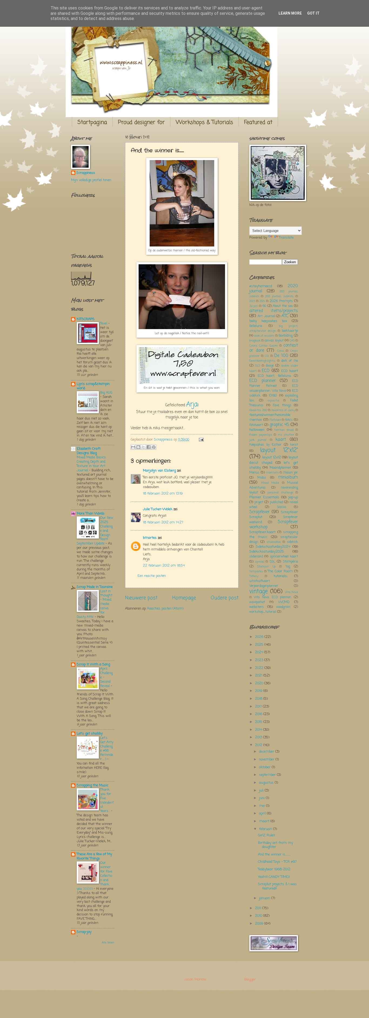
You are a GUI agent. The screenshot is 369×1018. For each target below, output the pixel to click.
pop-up (293, 497)
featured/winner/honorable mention (269, 417)
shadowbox (274, 542)
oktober (265, 767)
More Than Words (91, 513)
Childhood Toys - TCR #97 (277, 861)
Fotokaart (256, 425)
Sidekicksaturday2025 (266, 551)
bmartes (150, 537)
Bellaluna (255, 326)
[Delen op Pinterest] (153, 447)
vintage (258, 591)
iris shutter (286, 435)
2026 (259, 637)
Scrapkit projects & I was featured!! (277, 886)
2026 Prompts (281, 301)
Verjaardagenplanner (263, 586)
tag (288, 566)
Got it (313, 13)
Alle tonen (108, 943)
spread (259, 562)
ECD (266, 371)
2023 (252, 301)
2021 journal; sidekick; (279, 296)
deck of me (289, 361)
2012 (259, 745)
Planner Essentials (264, 497)
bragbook (254, 341)
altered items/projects (273, 311)
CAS (292, 341)
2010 (259, 915)
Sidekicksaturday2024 (273, 546)
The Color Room (280, 571)
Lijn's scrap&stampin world (93, 386)
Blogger (250, 979)
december (267, 751)
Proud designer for (141, 122)
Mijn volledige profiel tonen (91, 180)
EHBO (273, 395)
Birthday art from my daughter (275, 845)
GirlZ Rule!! (266, 835)
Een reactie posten (151, 576)
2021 (259, 675)
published (276, 502)
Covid (280, 351)
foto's (289, 420)
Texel (104, 323)
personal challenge (280, 493)
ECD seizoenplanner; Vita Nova (273, 388)
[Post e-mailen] (200, 439)
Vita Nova (291, 592)
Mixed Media (270, 483)
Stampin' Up (266, 566)
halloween (256, 429)
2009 (259, 923)
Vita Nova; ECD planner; (272, 597)
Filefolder (275, 420)
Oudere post (225, 598)
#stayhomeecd (260, 286)
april (263, 813)
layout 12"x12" (279, 450)
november (267, 759)
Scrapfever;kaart (262, 532)
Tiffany (253, 576)
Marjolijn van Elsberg (159, 470)
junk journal (258, 440)
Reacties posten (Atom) (165, 608)
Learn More (290, 13)
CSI (267, 356)
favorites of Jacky (283, 410)
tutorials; (280, 576)
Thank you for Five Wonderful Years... (106, 800)
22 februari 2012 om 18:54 (164, 565)
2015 (259, 722)
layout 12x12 (271, 457)
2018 (259, 698)
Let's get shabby (90, 733)
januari (265, 898)
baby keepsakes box (268, 321)
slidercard (256, 556)
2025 (259, 644)
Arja (192, 405)
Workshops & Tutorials (204, 122)
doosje (270, 365)
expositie (273, 400)
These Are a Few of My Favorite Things (94, 856)
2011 (258, 908)
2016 (259, 714)
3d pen (253, 306)
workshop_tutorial (262, 612)
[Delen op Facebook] (148, 447)
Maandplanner (280, 467)
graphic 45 (279, 425)
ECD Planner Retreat (273, 383)
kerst (294, 444)
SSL (272, 561)
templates (256, 571)
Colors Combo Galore (263, 346)
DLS (257, 366)
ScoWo (281, 507)
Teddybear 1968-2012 (274, 869)
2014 (259, 729)
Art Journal (266, 316)
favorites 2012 (258, 410)
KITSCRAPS (86, 319)
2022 (259, 668)
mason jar (290, 472)
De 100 (281, 356)
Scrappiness (85, 173)
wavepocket (257, 602)
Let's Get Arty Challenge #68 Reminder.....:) (106, 748)
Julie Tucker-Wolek (157, 509)
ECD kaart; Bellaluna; (274, 376)
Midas (261, 477)
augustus (267, 782)
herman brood (284, 430)
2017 (259, 706)
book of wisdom (264, 336)
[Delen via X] (143, 447)
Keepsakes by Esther (265, 444)
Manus (254, 472)
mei (262, 806)
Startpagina (92, 122)
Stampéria (290, 561)
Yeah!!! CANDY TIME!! (274, 877)
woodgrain (283, 607)
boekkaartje (290, 331)
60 (264, 306)
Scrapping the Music (92, 785)
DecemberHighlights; (262, 361)
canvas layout (274, 340)
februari (266, 829)
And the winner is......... (274, 854)
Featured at (258, 122)
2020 (259, 683)
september (268, 774)
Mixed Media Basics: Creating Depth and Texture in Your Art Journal (91, 464)
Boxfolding (286, 335)
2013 (259, 737)
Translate (286, 237)
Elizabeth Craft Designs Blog (88, 451)
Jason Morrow (195, 979)
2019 (259, 691)
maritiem (272, 473)
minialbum (288, 477)
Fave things (282, 405)
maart (264, 821)
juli (262, 790)
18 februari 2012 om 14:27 (163, 522)
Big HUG (106, 392)
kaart (281, 440)
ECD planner (262, 381)
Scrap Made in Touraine (95, 587)
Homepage (184, 598)
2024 (262, 301)
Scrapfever (259, 512)
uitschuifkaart (259, 581)
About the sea (283, 306)
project (258, 502)
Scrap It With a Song (93, 664)
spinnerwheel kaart (284, 556)
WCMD (284, 602)
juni (262, 798)
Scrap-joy (84, 932)
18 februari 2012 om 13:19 (163, 493)
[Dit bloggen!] (138, 447)
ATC (285, 316)
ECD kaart (289, 371)
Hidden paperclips (260, 435)
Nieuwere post (141, 598)
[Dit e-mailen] (133, 447)
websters (256, 607)
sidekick (292, 542)
